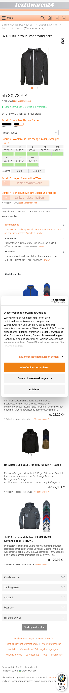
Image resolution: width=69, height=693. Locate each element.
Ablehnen (34, 389)
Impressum (57, 655)
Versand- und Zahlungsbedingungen (39, 649)
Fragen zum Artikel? (39, 211)
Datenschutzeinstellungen (32, 378)
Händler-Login (45, 638)
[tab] (34, 229)
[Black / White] (19, 124)
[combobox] (31, 23)
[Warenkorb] (63, 18)
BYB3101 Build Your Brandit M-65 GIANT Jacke (32, 464)
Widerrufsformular (51, 644)
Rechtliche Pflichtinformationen (21, 644)
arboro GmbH (29, 670)
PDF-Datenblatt (10, 216)
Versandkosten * (41, 419)
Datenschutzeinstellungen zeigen (39, 356)
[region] (34, 69)
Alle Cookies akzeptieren (34, 367)
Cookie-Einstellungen (23, 638)
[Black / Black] (7, 124)
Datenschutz (32, 655)
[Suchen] (63, 23)
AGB (45, 655)
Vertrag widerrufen (34, 627)
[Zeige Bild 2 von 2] (37, 88)
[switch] (62, 688)
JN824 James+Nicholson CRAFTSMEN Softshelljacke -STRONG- (27, 539)
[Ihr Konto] (49, 18)
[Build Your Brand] (62, 41)
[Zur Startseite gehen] (34, 5)
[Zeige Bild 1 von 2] (32, 88)
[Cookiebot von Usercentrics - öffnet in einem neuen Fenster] (50, 301)
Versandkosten (56, 677)
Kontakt (12, 649)
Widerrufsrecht (14, 655)
